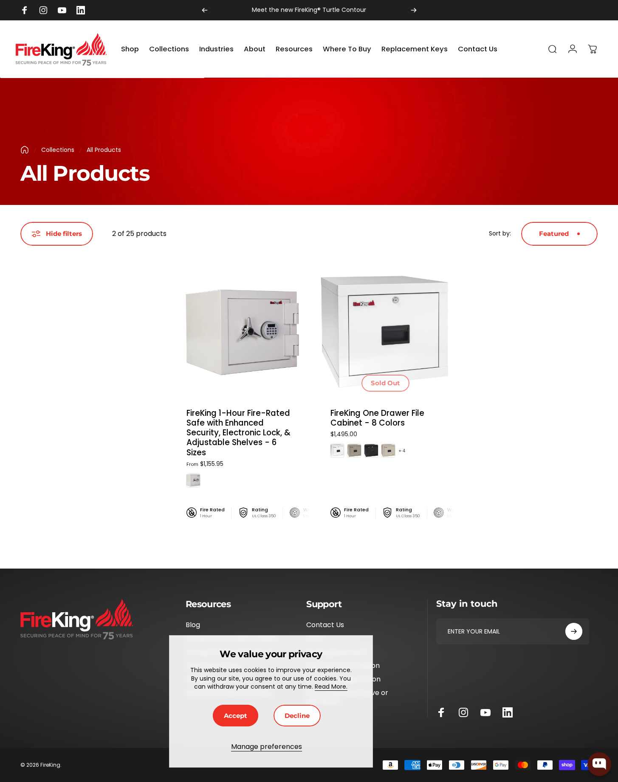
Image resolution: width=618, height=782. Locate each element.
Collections (57, 150)
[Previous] (204, 10)
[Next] (413, 10)
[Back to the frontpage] (24, 150)
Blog (193, 625)
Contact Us (325, 625)
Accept (235, 716)
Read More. (331, 686)
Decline (297, 716)
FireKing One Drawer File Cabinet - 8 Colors (377, 418)
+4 (402, 450)
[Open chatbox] (599, 764)
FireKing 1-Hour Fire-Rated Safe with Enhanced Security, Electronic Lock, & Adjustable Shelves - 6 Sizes (238, 432)
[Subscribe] (573, 631)
